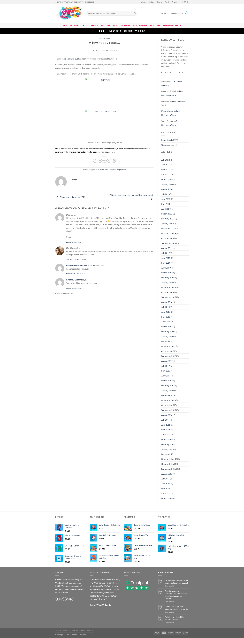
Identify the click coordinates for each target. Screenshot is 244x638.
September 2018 (168, 297)
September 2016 (168, 410)
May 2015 (165, 488)
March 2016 (166, 439)
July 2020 (165, 194)
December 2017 (168, 341)
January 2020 (167, 223)
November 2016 (168, 400)
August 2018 (166, 302)
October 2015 (167, 464)
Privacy (175, 2)
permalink (123, 170)
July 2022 (165, 160)
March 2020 (166, 213)
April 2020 (166, 209)
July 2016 (165, 420)
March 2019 (166, 272)
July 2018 (165, 307)
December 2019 (168, 228)
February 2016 (167, 444)
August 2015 (166, 474)
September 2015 (168, 469)
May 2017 (165, 370)
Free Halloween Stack (172, 93)
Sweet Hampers (140, 25)
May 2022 (165, 169)
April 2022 (166, 174)
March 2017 (166, 380)
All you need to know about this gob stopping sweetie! (176, 581)
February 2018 (167, 331)
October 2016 (167, 405)
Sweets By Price (108, 25)
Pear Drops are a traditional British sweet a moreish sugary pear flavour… (176, 595)
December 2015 (168, 454)
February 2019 (167, 277)
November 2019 (168, 233)
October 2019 (167, 238)
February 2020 (167, 218)
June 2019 (165, 258)
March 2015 (166, 498)
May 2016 (165, 429)
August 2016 (166, 415)
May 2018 (165, 317)
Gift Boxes (125, 25)
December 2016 (168, 395)
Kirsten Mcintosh (74, 279)
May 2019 (165, 263)
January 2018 (167, 336)
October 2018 (167, 292)
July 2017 (165, 366)
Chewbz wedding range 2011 (72, 197)
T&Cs (167, 2)
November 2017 (168, 346)
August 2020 (166, 189)
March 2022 (166, 179)
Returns (159, 2)
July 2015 (165, 478)
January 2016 (167, 449)
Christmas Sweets (71, 25)
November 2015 (168, 459)
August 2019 (166, 248)
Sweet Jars (155, 25)
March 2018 (166, 326)
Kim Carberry (167, 111)
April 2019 (166, 267)
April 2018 (166, 321)
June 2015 (165, 483)
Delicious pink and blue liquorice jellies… (175, 618)
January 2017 (167, 390)
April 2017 (166, 375)
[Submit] (135, 13)
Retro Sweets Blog (172, 25)
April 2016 (166, 434)
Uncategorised (167, 145)
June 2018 (165, 312)
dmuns (114, 50)
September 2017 (168, 356)
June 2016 (165, 425)
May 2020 (165, 204)
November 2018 (168, 287)
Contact (151, 2)
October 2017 (167, 351)
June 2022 (165, 164)
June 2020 (165, 199)
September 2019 (168, 243)
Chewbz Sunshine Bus (68, 58)
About (143, 2)
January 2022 (167, 184)
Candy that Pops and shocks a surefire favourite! (176, 607)
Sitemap (84, 635)
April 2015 (166, 493)
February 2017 (167, 385)
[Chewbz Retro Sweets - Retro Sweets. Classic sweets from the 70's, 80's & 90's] (69, 13)
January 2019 (167, 282)
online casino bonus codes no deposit (82, 265)
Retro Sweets (89, 25)
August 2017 (166, 361)
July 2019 (165, 253)
